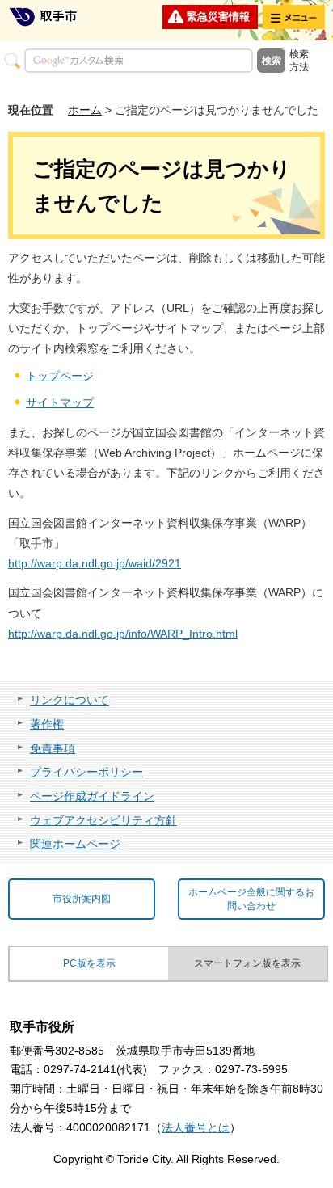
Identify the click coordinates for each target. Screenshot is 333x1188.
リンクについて (69, 699)
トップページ (60, 375)
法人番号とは (196, 1127)
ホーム (85, 109)
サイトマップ (60, 402)
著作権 (47, 724)
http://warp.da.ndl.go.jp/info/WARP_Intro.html (123, 633)
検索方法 (299, 60)
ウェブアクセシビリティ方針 (103, 820)
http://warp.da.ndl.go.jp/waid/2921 (94, 563)
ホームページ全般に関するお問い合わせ (251, 899)
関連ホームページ (75, 843)
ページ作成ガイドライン (92, 796)
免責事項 (52, 748)
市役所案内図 (82, 898)
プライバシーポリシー (86, 771)
